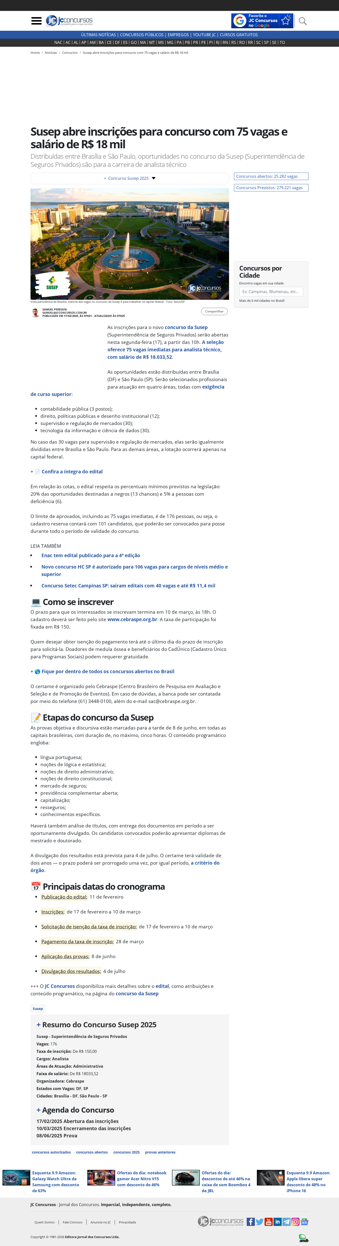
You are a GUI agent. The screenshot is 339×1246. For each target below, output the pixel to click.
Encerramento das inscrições (83, 1128)
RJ (217, 42)
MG (170, 42)
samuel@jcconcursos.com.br (64, 312)
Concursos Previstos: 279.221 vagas (269, 187)
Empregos (178, 34)
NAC (58, 42)
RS (233, 42)
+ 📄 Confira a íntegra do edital (67, 471)
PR (195, 42)
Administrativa (88, 1066)
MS (161, 42)
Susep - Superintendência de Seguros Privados (81, 1036)
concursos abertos (92, 1152)
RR (250, 42)
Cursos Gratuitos (239, 34)
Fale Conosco (72, 1222)
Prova (56, 1135)
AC (68, 42)
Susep (38, 1008)
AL (76, 42)
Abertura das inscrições (77, 1121)
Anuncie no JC (101, 1222)
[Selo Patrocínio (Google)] (262, 20)
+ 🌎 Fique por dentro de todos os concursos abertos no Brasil (102, 671)
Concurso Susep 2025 (126, 178)
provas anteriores (160, 1152)
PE (203, 42)
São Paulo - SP (93, 1096)
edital (162, 986)
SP (266, 42)
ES (125, 42)
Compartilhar (214, 311)
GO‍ (134, 42)
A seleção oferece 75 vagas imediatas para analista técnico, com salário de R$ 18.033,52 (165, 349)
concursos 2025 (126, 1152)
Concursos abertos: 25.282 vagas (267, 176)
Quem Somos (44, 1222)
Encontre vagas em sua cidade (261, 283)
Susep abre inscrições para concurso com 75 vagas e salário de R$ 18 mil (135, 52)
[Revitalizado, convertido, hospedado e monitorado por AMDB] (303, 1237)
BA (101, 42)
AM (93, 42)
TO (282, 42)
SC (258, 42)
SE (274, 42)
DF (117, 42)
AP (83, 42)
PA (179, 42)
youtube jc (204, 34)
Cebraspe (75, 1081)
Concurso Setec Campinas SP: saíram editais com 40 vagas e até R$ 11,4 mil (128, 585)
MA (143, 42)
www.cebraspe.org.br (132, 619)
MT (152, 42)
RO (242, 42)
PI (211, 42)
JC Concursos (60, 986)
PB (187, 42)
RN (225, 42)
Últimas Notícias (98, 34)
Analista (60, 1059)
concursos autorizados (51, 1152)
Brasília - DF (66, 1096)
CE (109, 42)
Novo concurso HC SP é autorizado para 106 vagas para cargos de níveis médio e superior (134, 570)
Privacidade (127, 1222)
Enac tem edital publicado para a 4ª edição (90, 555)
